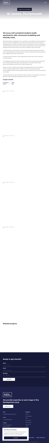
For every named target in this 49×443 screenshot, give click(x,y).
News (26, 418)
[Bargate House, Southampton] (13, 342)
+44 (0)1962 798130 (7, 419)
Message (5, 373)
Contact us (28, 424)
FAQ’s (26, 426)
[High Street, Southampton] (35, 342)
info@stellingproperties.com (9, 414)
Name (5, 363)
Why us (27, 414)
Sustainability (28, 416)
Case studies (28, 422)
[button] (45, 2)
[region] (15, 434)
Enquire (9, 379)
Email (4, 368)
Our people (28, 420)
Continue (15, 437)
